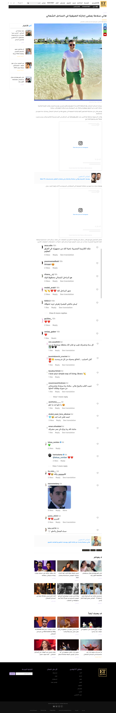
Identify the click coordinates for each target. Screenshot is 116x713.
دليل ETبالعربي (78, 695)
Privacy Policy (52, 710)
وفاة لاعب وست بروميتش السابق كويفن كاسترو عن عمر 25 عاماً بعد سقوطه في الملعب (68, 598)
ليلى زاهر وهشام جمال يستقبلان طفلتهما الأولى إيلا (17, 80)
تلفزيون (69, 3)
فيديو (74, 3)
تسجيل (12, 673)
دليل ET (19, 3)
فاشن (80, 692)
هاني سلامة (99, 550)
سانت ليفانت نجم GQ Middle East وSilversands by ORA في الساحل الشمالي (45, 632)
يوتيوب (54, 706)
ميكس (44, 3)
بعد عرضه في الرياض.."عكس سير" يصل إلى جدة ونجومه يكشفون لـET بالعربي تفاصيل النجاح (17, 35)
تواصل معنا (54, 682)
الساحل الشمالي (86, 550)
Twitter (13, 3)
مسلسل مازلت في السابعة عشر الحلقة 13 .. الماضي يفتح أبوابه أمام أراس (91, 598)
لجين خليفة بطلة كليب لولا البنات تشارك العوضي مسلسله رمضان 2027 (68, 575)
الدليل (94, 6)
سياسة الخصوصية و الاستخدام (65, 710)
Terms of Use (43, 710)
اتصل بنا (76, 710)
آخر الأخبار (79, 3)
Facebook (8, 3)
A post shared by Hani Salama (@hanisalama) (80, 168)
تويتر (56, 676)
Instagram (10, 3)
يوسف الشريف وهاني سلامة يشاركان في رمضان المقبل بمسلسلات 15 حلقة (65, 179)
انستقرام (54, 679)
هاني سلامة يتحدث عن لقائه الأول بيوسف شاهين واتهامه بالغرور (69, 542)
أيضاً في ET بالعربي (84, 176)
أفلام (57, 3)
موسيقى (62, 3)
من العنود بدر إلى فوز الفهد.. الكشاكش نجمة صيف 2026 (17, 66)
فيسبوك (54, 673)
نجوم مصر (93, 550)
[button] (105, 25)
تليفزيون (76, 580)
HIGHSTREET (50, 3)
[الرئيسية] (103, 4)
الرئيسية (86, 3)
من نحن (83, 710)
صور (81, 679)
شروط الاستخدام (33, 710)
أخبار (81, 673)
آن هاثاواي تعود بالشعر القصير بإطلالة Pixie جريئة (18, 52)
